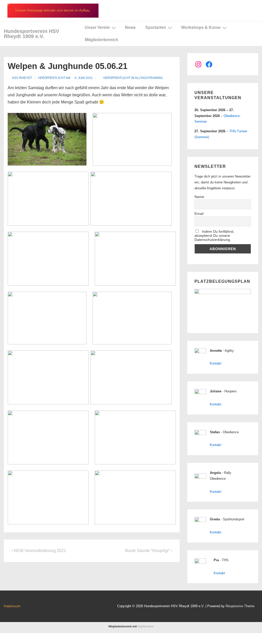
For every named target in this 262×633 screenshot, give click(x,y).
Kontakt (215, 363)
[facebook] (60, 607)
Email (198, 214)
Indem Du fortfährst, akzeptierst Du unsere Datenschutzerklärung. (214, 235)
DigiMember (146, 626)
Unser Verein (97, 27)
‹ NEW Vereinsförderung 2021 (39, 550)
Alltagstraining (149, 78)
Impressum (12, 606)
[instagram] (71, 607)
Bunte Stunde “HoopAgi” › (148, 550)
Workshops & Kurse (201, 27)
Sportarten (155, 27)
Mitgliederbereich (101, 40)
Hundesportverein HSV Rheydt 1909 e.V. (31, 33)
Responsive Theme (240, 606)
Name (199, 197)
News (130, 27)
